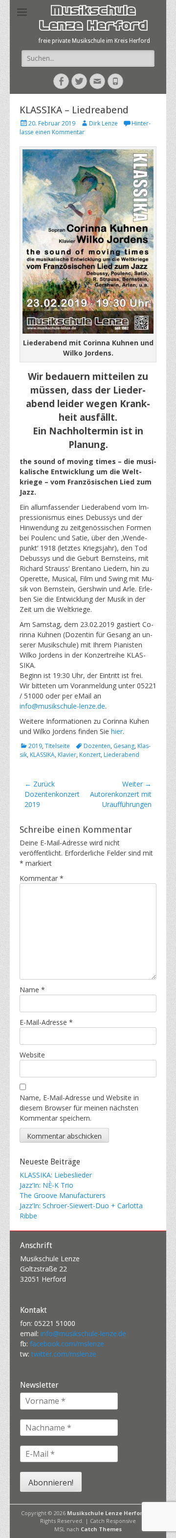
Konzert (90, 755)
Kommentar (42, 878)
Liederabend (121, 755)
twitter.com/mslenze (63, 1354)
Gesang (123, 746)
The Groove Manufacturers (63, 1195)
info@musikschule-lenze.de (62, 706)
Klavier (67, 755)
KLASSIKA (42, 755)
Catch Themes (101, 1529)
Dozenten (97, 746)
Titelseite (57, 746)
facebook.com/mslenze (67, 1343)
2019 (35, 746)
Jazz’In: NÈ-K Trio (46, 1185)
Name (32, 989)
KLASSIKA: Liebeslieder (56, 1175)
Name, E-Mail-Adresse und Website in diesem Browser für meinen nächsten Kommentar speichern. (79, 1108)
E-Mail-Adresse (46, 1022)
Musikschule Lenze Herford (93, 19)
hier (117, 731)
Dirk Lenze (103, 123)
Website (32, 1054)
